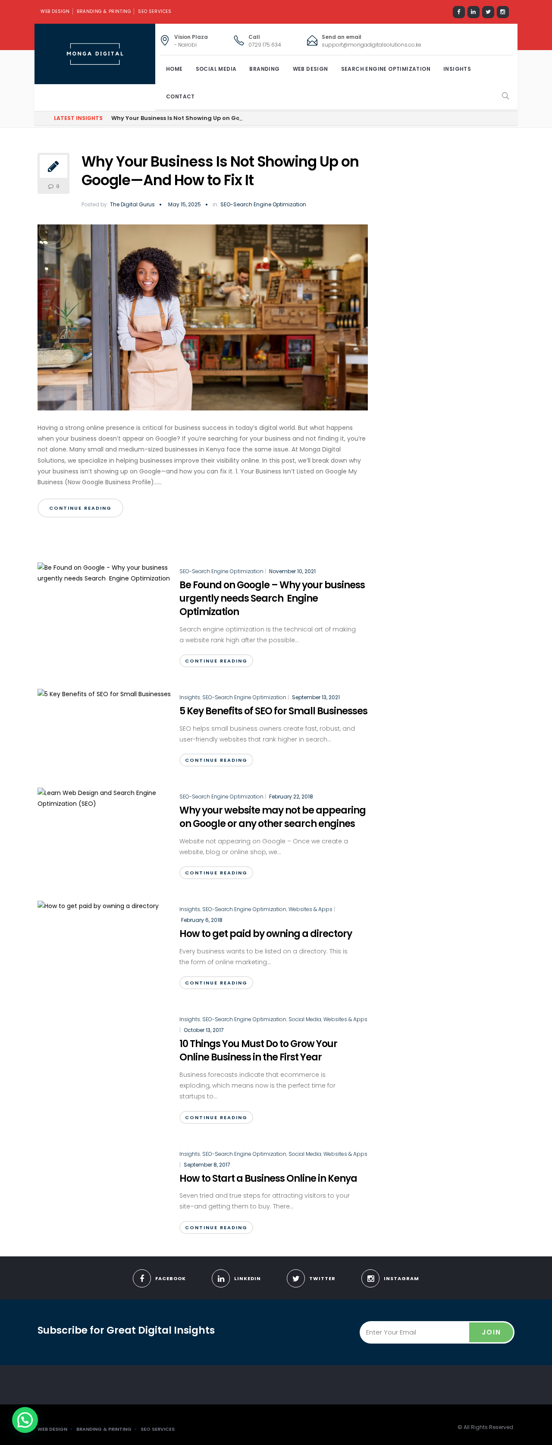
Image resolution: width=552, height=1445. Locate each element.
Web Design (55, 11)
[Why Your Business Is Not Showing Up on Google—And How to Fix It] (203, 320)
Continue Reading (80, 508)
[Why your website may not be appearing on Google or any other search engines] (104, 798)
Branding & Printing (104, 11)
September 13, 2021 (316, 697)
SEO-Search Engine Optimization (263, 204)
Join (491, 1332)
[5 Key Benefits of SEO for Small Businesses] (104, 693)
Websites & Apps (310, 909)
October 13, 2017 (204, 1030)
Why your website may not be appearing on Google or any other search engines (272, 817)
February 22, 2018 (291, 796)
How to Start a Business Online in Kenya (268, 1178)
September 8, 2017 (207, 1164)
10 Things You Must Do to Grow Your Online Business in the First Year (258, 1050)
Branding (264, 69)
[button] (25, 1420)
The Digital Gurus (132, 204)
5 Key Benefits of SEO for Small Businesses (273, 711)
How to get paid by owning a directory (265, 933)
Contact (180, 96)
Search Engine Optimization (385, 69)
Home (174, 69)
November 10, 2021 (292, 571)
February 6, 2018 (202, 920)
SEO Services (154, 11)
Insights (457, 69)
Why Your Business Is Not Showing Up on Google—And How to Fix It (209, 118)
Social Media (216, 69)
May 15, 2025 (184, 204)
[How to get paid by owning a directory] (98, 905)
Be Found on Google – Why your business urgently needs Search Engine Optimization (272, 598)
